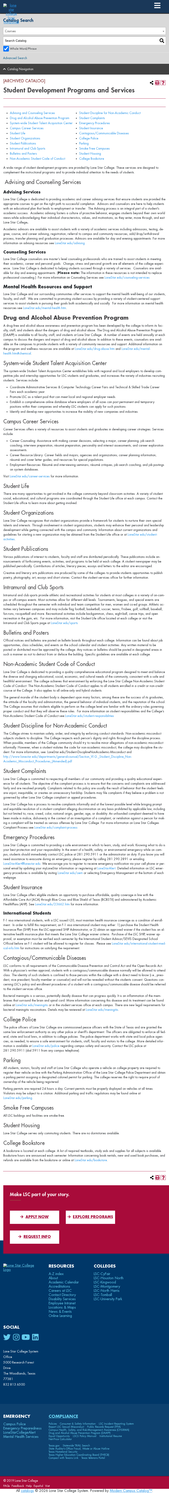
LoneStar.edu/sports (64, 623)
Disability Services (62, 1299)
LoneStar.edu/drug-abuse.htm (95, 348)
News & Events (60, 1311)
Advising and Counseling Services (32, 112)
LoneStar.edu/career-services (30, 476)
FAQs (6, 1485)
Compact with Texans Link (63, 1458)
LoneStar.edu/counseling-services (127, 277)
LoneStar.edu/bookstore (91, 1160)
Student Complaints (92, 118)
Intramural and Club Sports (27, 148)
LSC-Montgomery (107, 1286)
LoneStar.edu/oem (70, 872)
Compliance (63, 1416)
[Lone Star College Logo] (22, 1270)
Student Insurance (91, 128)
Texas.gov (54, 1445)
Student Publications (23, 143)
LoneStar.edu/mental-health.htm (44, 307)
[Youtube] (26, 1337)
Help (29, 1485)
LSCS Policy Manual (84, 1436)
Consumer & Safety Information (78, 1423)
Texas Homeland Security (63, 1451)
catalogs (27, 1491)
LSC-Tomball (103, 1295)
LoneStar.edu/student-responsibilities (89, 715)
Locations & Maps (62, 1307)
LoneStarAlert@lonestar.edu (21, 863)
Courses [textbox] (10, 31)
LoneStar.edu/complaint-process (55, 827)
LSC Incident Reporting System (116, 1423)
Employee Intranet (62, 1303)
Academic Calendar (64, 1282)
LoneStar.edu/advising (70, 243)
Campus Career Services (27, 128)
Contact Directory (62, 1295)
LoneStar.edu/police (45, 1045)
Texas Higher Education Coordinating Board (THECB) (79, 1455)
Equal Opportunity (59, 1436)
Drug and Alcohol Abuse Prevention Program (39, 118)
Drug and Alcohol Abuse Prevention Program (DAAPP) (79, 1433)
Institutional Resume (110, 1436)
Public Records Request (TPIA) (104, 1426)
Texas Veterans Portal (93, 1458)
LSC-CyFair (102, 1274)
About (53, 1278)
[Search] (162, 40)
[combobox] (84, 31)
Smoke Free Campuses (94, 148)
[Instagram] (16, 1337)
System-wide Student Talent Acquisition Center (41, 123)
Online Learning (60, 1316)
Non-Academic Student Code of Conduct (37, 158)
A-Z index (56, 1274)
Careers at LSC (60, 1290)
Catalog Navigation (20, 69)
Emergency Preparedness (22, 1428)
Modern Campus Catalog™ (131, 1491)
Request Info (37, 1237)
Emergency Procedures (94, 123)
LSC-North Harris (106, 1290)
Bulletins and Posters (23, 153)
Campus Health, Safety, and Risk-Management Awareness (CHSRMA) (89, 1430)
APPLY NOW (37, 1217)
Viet (47, 1485)
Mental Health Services (21, 1437)
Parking (84, 143)
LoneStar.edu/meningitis (32, 1005)
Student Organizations (25, 138)
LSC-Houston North (108, 1278)
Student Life (17, 133)
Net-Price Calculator (60, 1439)
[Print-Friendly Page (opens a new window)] (157, 82)
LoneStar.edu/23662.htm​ (52, 904)
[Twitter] (7, 1337)
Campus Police (14, 1424)
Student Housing (90, 153)
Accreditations (59, 1286)
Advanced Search (15, 58)
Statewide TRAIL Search (76, 1445)
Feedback (18, 1485)
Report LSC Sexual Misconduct (66, 1426)
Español (38, 1485)
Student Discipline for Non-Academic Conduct (110, 112)
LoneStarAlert (106, 868)
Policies (53, 1423)
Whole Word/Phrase (23, 48)
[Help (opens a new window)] (163, 82)
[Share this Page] (151, 82)
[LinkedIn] (35, 1337)
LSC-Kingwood (105, 1282)
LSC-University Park (108, 1299)
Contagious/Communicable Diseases (104, 133)
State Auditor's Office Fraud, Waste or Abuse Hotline (79, 1448)
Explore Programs (93, 1217)
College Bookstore (91, 158)
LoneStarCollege (19, 1432)
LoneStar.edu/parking (17, 1097)
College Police (88, 138)
